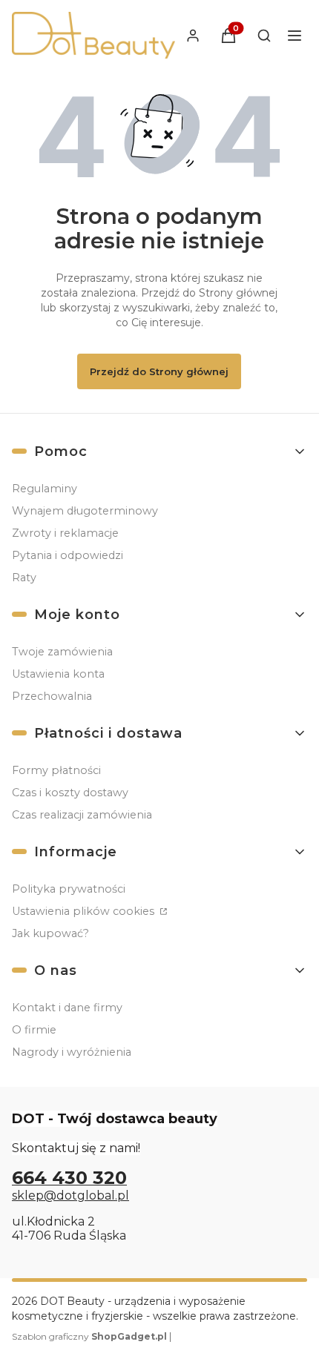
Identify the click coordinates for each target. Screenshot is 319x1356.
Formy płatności (56, 770)
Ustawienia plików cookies (84, 911)
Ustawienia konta (58, 674)
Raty (24, 577)
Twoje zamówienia (62, 651)
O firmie (34, 1029)
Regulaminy (44, 488)
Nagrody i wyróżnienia (71, 1052)
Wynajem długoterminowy (85, 510)
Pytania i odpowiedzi (67, 555)
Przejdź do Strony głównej (159, 371)
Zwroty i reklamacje (65, 533)
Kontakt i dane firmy (67, 1007)
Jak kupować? (50, 933)
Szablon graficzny (89, 1336)
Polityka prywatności (68, 889)
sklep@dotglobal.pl (70, 1195)
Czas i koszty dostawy (70, 792)
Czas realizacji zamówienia (82, 814)
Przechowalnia (52, 696)
